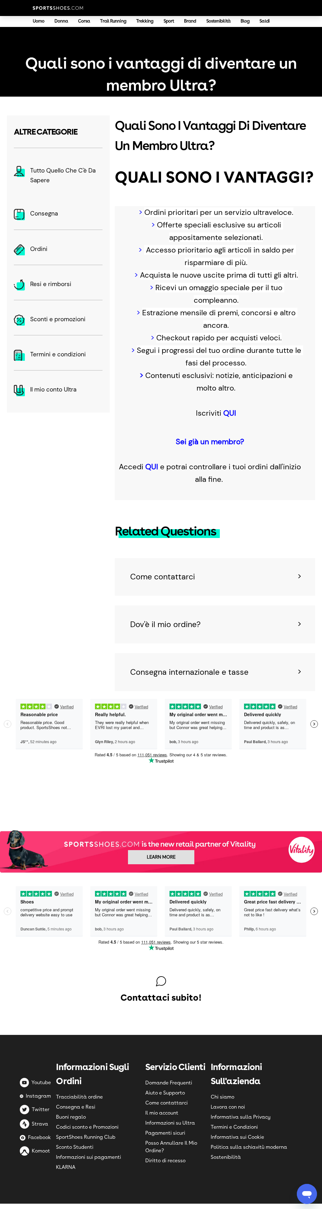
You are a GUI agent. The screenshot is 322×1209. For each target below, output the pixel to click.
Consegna (44, 213)
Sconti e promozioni (58, 319)
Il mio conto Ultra (53, 389)
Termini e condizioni (58, 354)
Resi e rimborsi (50, 284)
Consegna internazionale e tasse (189, 672)
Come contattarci (162, 577)
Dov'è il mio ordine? (165, 624)
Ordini (38, 249)
